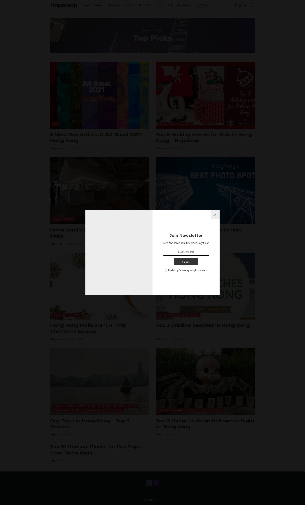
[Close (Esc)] (215, 214)
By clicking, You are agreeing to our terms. (187, 270)
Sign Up (186, 261)
